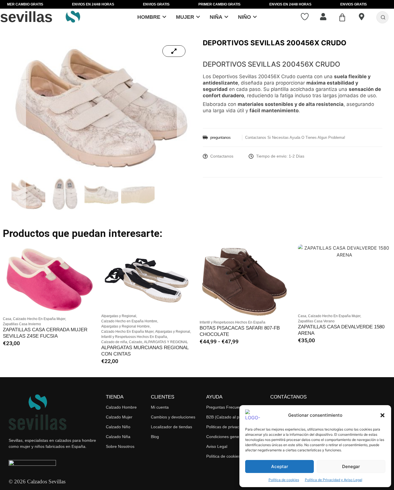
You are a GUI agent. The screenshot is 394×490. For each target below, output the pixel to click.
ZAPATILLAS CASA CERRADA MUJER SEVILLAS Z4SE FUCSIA (45, 333)
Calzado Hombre (121, 407)
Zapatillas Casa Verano (316, 321)
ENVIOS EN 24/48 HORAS (75, 4)
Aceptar (279, 466)
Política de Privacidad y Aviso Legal (333, 480)
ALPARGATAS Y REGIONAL (166, 342)
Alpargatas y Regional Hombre (126, 326)
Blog (155, 436)
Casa (7, 319)
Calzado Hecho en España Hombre (129, 321)
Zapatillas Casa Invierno (22, 324)
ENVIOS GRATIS (138, 4)
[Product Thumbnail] (173, 51)
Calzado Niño (118, 426)
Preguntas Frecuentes (226, 407)
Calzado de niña (114, 342)
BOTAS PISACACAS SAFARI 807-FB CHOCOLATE (240, 331)
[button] (382, 415)
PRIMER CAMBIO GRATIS (202, 4)
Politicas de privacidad (226, 426)
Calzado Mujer (119, 417)
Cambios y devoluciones (173, 417)
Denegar (351, 466)
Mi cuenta (160, 407)
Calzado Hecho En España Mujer (39, 319)
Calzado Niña (118, 436)
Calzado (136, 342)
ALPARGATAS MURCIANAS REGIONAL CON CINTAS (144, 351)
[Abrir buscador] (383, 17)
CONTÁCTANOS (288, 397)
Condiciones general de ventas (234, 436)
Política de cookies (284, 480)
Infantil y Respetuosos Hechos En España (134, 337)
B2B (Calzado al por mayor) (231, 417)
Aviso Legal (216, 446)
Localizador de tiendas (171, 426)
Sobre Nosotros (120, 446)
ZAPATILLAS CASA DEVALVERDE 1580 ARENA (341, 330)
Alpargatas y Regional (119, 316)
